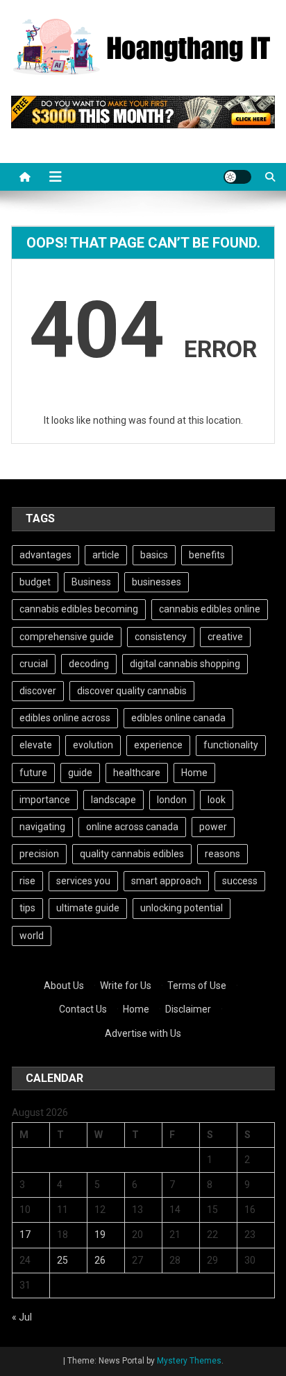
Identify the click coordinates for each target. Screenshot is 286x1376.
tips (27, 907)
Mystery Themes (189, 1361)
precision (39, 853)
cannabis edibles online (209, 608)
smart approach (166, 880)
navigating (42, 826)
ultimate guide (87, 907)
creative (225, 636)
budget (35, 581)
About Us (64, 985)
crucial (33, 663)
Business (91, 581)
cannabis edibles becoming (78, 608)
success (240, 880)
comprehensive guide (66, 636)
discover (37, 690)
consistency (161, 636)
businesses (156, 581)
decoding (89, 663)
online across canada (132, 826)
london (172, 799)
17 (25, 1234)
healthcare (136, 772)
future (33, 772)
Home (194, 772)
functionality (230, 744)
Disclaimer (188, 1009)
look (217, 799)
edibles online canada (178, 717)
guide (80, 772)
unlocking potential (181, 907)
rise (27, 880)
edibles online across (64, 717)
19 (100, 1234)
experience (158, 744)
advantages (45, 554)
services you (83, 880)
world (31, 935)
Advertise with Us (143, 1033)
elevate (35, 744)
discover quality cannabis (132, 690)
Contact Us (83, 1009)
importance (44, 799)
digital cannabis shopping (185, 663)
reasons (222, 853)
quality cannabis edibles (132, 853)
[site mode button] (237, 177)
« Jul (22, 1317)
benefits (207, 554)
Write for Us (125, 985)
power (213, 826)
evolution (93, 744)
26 (100, 1260)
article (105, 554)
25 (62, 1260)
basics (154, 554)
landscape (113, 799)
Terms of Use (196, 985)
